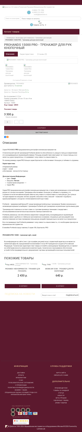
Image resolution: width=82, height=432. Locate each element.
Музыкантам (21, 377)
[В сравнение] (21, 122)
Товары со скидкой (61, 390)
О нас (21, 380)
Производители (61, 388)
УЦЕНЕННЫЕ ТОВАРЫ (61, 400)
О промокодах (21, 385)
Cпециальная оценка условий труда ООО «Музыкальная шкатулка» (21, 393)
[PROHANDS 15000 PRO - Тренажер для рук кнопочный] (10, 70)
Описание (10, 54)
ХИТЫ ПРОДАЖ (61, 398)
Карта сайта (61, 373)
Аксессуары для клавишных (25, 38)
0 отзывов (16, 80)
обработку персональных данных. (69, 299)
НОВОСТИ (61, 395)
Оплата (21, 375)
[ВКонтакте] (5, 137)
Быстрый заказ (41, 132)
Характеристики (27, 54)
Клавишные (11, 38)
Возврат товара (21, 390)
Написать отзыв (26, 80)
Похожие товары (10, 109)
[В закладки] (16, 122)
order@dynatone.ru (40, 14)
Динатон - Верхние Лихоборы (16, 92)
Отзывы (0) (42, 54)
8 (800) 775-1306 (38, 10)
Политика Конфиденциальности (21, 387)
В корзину (41, 128)
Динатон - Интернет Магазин (16, 90)
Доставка (21, 373)
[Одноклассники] (7, 137)
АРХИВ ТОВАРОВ (61, 403)
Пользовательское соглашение (20, 382)
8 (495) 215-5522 (38, 12)
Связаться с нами (61, 375)
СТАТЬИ (61, 393)
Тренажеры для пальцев (43, 38)
